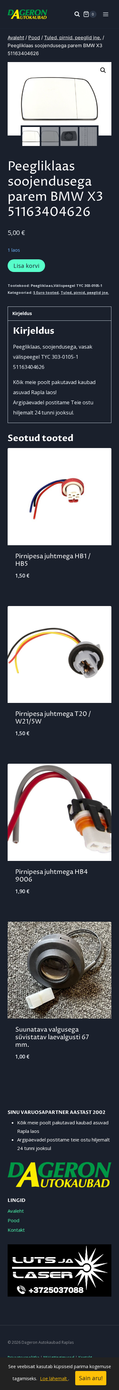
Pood (13, 1220)
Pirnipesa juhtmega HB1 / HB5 (53, 560)
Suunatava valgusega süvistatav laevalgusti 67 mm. (52, 1037)
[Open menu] (105, 14)
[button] (103, 70)
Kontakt (16, 1230)
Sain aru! (90, 1378)
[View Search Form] (74, 14)
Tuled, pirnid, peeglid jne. (85, 292)
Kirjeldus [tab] (22, 313)
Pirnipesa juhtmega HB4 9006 (51, 876)
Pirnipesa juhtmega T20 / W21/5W (53, 718)
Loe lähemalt (54, 1378)
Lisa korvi (26, 265)
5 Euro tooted (46, 292)
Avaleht (16, 1211)
